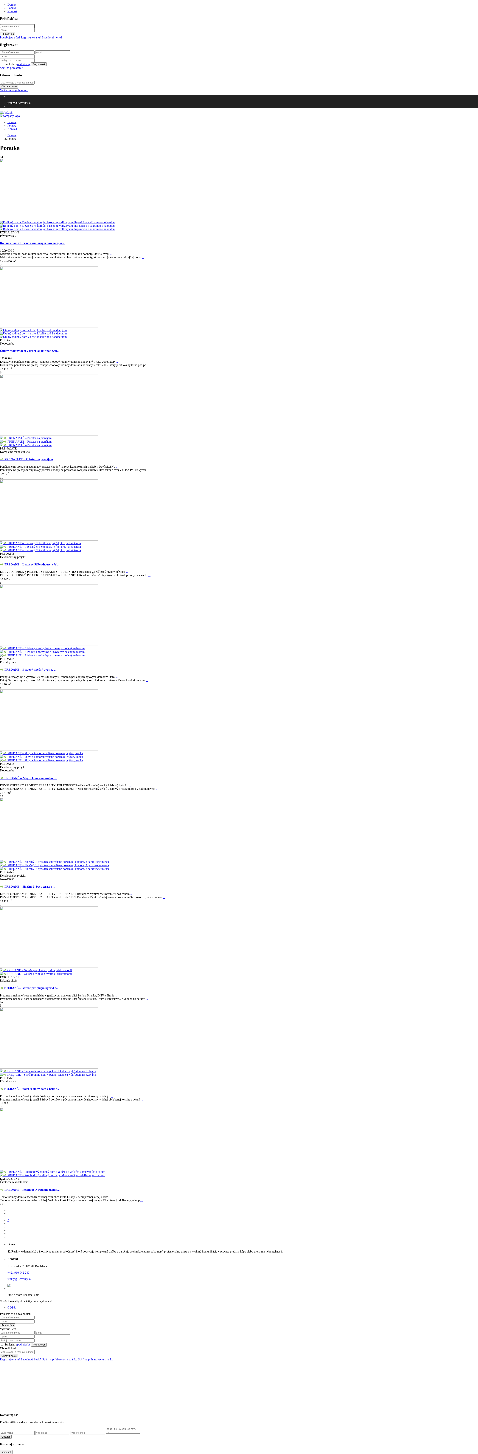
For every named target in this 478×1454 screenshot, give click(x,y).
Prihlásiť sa (7, 33)
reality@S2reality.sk (19, 1279)
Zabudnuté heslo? (31, 1359)
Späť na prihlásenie (11, 67)
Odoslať (5, 1436)
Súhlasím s (17, 64)
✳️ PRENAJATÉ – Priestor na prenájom (26, 459)
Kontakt (12, 11)
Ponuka (11, 8)
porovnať (6, 1452)
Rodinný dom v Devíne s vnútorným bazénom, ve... (32, 243)
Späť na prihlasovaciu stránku (59, 1359)
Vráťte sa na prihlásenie (14, 90)
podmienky (23, 64)
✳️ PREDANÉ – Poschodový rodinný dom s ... (30, 1189)
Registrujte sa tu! (10, 1359)
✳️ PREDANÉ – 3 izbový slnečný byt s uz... (28, 669)
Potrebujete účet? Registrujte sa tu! (20, 37)
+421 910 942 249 (18, 1272)
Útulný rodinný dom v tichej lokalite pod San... (29, 350)
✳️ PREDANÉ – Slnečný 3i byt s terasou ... (27, 886)
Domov (11, 4)
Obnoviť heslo (9, 86)
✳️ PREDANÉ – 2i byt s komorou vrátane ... (28, 778)
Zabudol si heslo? (51, 37)
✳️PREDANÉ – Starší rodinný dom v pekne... (29, 1088)
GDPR (11, 1307)
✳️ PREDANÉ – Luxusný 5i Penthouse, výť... (29, 564)
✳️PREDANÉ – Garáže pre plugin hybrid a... (29, 988)
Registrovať (39, 64)
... (111, 253)
